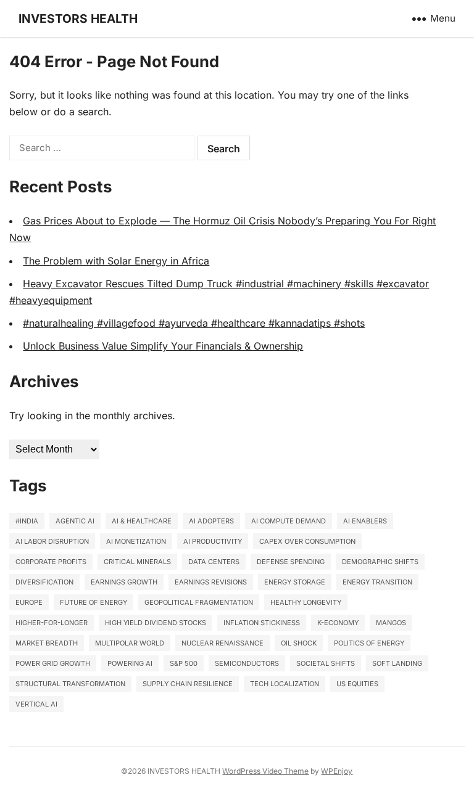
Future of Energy (93, 602)
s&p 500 (184, 663)
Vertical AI (36, 704)
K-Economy (338, 622)
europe (29, 602)
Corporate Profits (50, 561)
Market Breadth (46, 643)
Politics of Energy (369, 643)
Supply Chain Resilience (188, 683)
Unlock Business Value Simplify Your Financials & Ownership (163, 346)
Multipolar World (129, 643)
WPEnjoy (336, 771)
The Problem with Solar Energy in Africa (116, 261)
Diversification (44, 582)
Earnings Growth (124, 582)
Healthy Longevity (305, 602)
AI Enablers (365, 521)
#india (26, 521)
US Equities (357, 683)
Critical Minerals (137, 561)
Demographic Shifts (380, 561)
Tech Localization (284, 683)
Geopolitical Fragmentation (198, 602)
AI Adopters (211, 521)
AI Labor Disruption (52, 541)
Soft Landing (397, 663)
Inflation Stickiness (261, 622)
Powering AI (129, 663)
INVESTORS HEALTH (78, 18)
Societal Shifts (325, 663)
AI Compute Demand (288, 521)
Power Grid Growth (52, 663)
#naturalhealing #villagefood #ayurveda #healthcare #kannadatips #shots (194, 323)
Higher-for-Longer (51, 622)
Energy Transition (377, 582)
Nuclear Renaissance (222, 643)
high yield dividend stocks (155, 622)
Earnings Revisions (211, 582)
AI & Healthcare (142, 521)
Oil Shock (299, 643)
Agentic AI (75, 521)
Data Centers (213, 561)
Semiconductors (247, 663)
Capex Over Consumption (307, 541)
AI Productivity (212, 541)
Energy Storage (294, 582)
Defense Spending (291, 561)
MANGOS (391, 622)
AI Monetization (136, 541)
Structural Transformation (70, 683)
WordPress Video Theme (265, 771)
